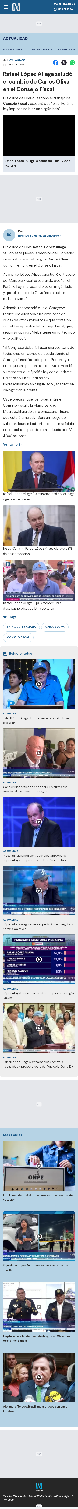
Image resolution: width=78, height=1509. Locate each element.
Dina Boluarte (13, 49)
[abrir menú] (6, 7)
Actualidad (17, 60)
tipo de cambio (41, 49)
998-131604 (65, 9)
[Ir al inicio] (16, 7)
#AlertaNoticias (64, 4)
